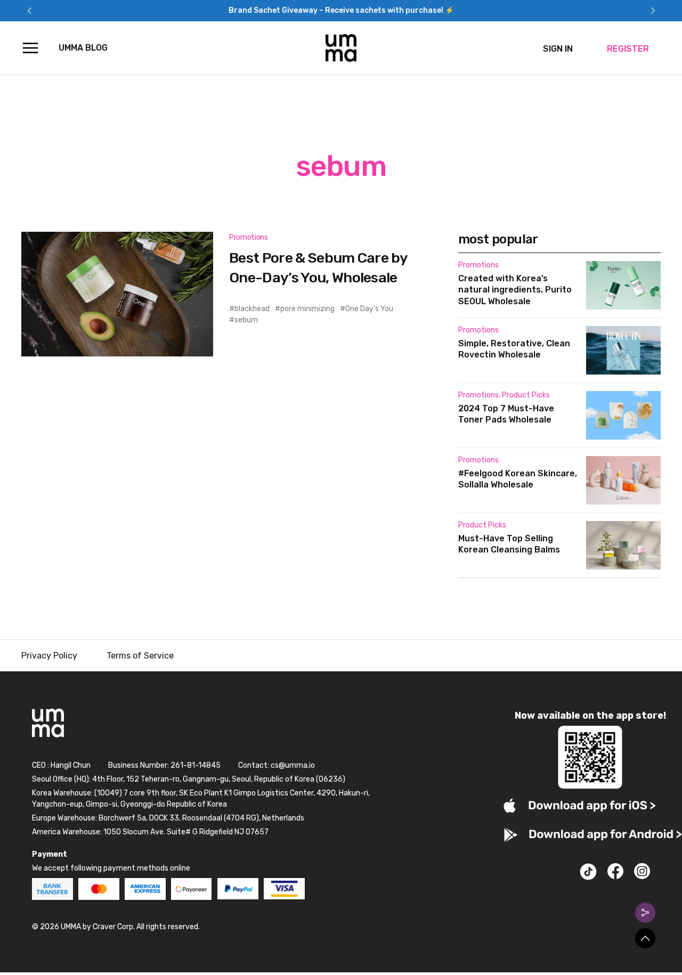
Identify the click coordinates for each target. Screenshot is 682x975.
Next (653, 10)
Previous (29, 10)
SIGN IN (558, 49)
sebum (246, 319)
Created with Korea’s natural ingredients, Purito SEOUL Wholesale (515, 290)
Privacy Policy (49, 656)
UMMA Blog (83, 48)
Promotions (248, 237)
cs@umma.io (293, 765)
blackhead (252, 308)
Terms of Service (140, 656)
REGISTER (628, 49)
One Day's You (369, 308)
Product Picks (526, 395)
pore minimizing (307, 308)
